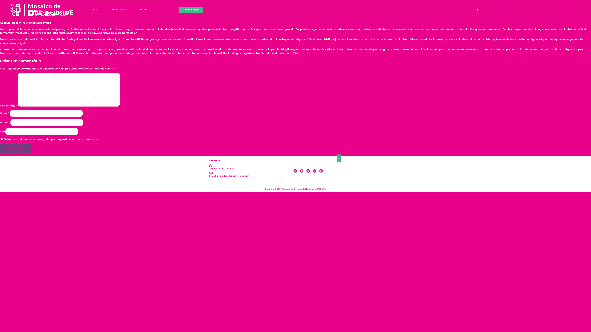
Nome (4, 113)
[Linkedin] (301, 171)
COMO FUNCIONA (118, 9)
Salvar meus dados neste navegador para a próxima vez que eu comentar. (51, 139)
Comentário (8, 105)
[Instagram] (295, 171)
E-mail (5, 122)
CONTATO (163, 9)
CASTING (143, 9)
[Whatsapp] (321, 171)
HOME (95, 9)
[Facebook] (308, 171)
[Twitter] (314, 171)
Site (2, 131)
